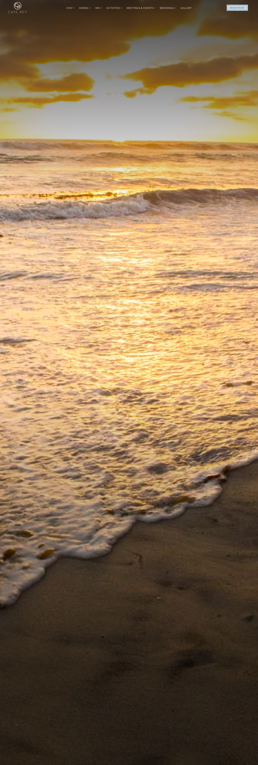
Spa (97, 8)
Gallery (185, 8)
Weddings (167, 8)
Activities (113, 8)
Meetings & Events (140, 8)
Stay (69, 8)
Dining (84, 8)
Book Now (237, 8)
